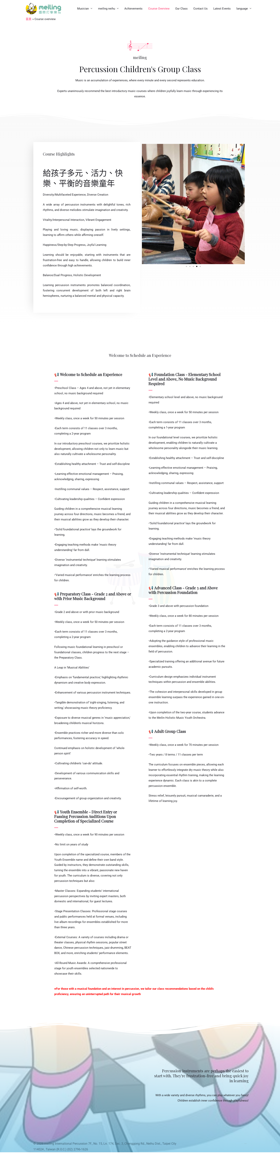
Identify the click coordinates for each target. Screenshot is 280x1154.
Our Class (181, 8)
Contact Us (200, 8)
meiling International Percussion (65, 1143)
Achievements (133, 8)
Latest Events (222, 8)
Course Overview (159, 8)
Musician (83, 8)
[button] (146, 204)
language (242, 8)
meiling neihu (106, 8)
